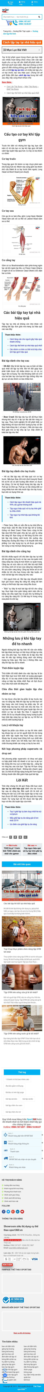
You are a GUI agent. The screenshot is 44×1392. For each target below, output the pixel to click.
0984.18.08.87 (25, 24)
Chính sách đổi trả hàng (12, 1198)
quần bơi (27, 1377)
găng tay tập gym (8, 1364)
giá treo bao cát (8, 1354)
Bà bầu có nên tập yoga (15, 1092)
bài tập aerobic (11, 1099)
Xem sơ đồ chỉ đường (22, 1333)
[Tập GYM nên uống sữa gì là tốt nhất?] (22, 977)
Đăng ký (34, 3)
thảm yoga (28, 1370)
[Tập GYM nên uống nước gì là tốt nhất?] (22, 1018)
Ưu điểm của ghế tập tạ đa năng (23, 824)
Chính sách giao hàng (11, 1195)
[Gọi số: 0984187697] (5, 1370)
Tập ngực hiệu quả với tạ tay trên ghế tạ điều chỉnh (32, 851)
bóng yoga (28, 1372)
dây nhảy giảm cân (9, 1380)
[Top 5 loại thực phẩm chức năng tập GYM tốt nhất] (22, 931)
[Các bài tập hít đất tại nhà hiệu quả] (22, 886)
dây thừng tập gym (31, 1367)
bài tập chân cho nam (14, 1105)
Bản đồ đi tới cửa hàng (12, 1240)
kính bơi (27, 1380)
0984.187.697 (25, 21)
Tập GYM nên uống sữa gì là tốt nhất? (21, 992)
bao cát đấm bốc (8, 1346)
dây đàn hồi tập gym (9, 1370)
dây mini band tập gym (10, 1372)
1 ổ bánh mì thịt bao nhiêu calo (17, 1079)
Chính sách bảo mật (11, 1201)
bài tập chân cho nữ (13, 1112)
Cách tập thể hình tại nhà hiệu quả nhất (26, 345)
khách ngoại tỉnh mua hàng (13, 1188)
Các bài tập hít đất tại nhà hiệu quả (19, 903)
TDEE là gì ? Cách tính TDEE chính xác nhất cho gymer (12, 851)
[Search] (39, 16)
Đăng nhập (22, 3)
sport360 (21, 1389)
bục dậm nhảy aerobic (32, 1375)
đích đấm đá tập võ (9, 1357)
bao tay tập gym (8, 1367)
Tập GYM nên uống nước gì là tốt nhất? (21, 1033)
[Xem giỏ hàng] (9, 23)
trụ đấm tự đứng (8, 1362)
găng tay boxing (8, 1349)
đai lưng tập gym (30, 1364)
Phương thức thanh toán (12, 1192)
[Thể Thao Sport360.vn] (5, 10)
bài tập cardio (28, 1099)
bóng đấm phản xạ (9, 1359)
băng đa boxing (8, 1351)
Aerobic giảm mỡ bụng (14, 1086)
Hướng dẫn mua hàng (11, 1185)
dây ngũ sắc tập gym (10, 1375)
